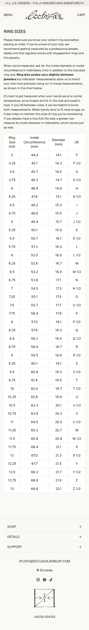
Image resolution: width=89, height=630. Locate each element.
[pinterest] (44, 579)
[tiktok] (50, 579)
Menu (8, 15)
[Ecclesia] (44, 15)
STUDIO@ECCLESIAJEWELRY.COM (44, 561)
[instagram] (38, 579)
